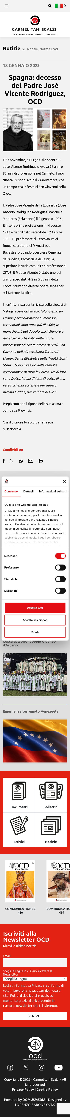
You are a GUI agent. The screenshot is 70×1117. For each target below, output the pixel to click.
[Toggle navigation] (6, 6)
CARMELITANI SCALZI (34, 29)
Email (6, 956)
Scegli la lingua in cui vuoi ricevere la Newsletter (27, 972)
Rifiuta (35, 632)
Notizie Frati (48, 49)
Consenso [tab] (11, 491)
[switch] (60, 568)
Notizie (32, 49)
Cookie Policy (47, 1089)
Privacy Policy (23, 1089)
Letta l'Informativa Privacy (22, 985)
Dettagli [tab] (28, 491)
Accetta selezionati (35, 619)
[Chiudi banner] (64, 481)
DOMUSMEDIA (34, 1099)
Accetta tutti (35, 607)
